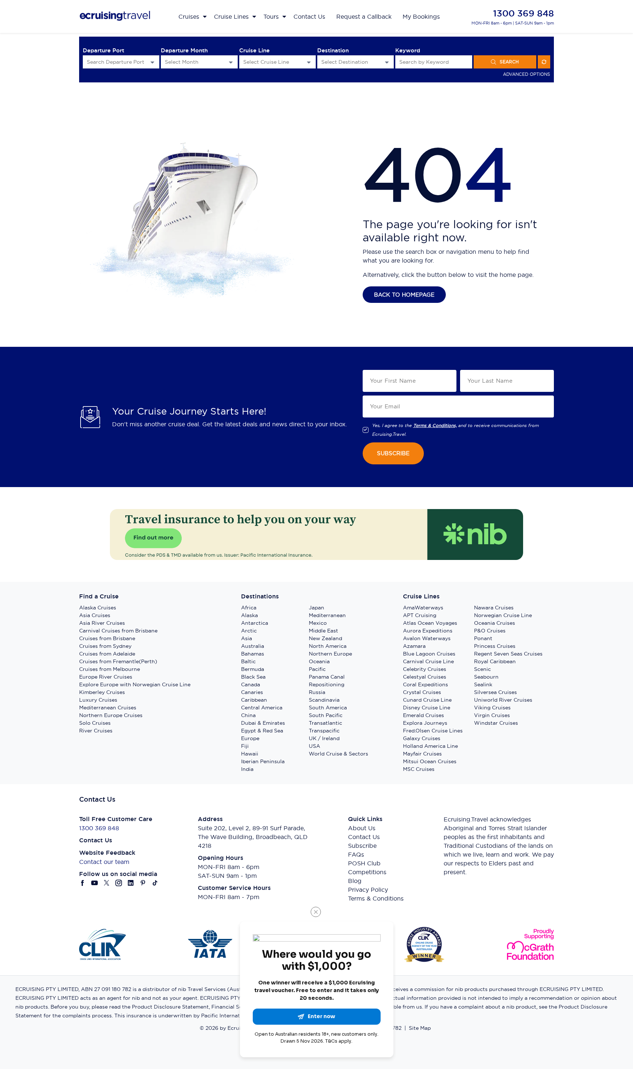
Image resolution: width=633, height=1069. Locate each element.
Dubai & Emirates (263, 723)
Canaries (252, 692)
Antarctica (254, 623)
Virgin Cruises (492, 715)
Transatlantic (325, 723)
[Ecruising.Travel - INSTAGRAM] (119, 883)
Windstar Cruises (496, 723)
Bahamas (252, 653)
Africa (248, 607)
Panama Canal (327, 676)
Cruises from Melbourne (109, 669)
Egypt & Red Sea (262, 730)
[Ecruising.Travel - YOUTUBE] (95, 883)
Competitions (367, 872)
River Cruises (95, 730)
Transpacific (324, 730)
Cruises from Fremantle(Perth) (118, 661)
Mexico (318, 623)
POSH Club (364, 863)
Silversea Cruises (495, 692)
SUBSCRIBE (393, 453)
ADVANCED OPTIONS (526, 74)
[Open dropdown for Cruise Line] (308, 62)
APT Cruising (419, 615)
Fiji (245, 746)
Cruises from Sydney (105, 646)
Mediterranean (327, 615)
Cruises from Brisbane (107, 638)
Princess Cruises (494, 646)
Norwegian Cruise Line (503, 615)
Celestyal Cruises (424, 676)
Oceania (319, 661)
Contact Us (364, 836)
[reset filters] (544, 61)
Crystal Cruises (422, 692)
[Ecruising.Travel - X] (107, 883)
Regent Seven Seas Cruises (508, 653)
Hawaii (249, 753)
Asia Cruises (94, 615)
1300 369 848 (523, 13)
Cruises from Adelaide (107, 653)
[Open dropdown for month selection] (230, 62)
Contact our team (104, 861)
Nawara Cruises (494, 607)
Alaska (249, 615)
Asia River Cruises (102, 623)
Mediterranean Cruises (107, 707)
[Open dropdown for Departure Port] (152, 62)
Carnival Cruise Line (428, 661)
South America (328, 707)
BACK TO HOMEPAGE (404, 294)
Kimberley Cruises (102, 692)
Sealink (483, 684)
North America (328, 646)
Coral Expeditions (425, 684)
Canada (250, 684)
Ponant (483, 638)
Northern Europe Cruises (110, 715)
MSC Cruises (418, 769)
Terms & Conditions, (435, 425)
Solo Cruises (95, 723)
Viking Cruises (492, 707)
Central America (261, 707)
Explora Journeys (425, 723)
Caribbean (254, 700)
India (247, 769)
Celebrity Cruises (424, 669)
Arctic (249, 630)
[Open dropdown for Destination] (386, 62)
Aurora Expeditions (427, 630)
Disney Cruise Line (426, 707)
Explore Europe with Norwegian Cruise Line (134, 684)
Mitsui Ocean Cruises (429, 761)
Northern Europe (330, 653)
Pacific (317, 669)
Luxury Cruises (98, 700)
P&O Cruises (490, 630)
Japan (316, 607)
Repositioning (326, 684)
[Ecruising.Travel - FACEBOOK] (83, 883)
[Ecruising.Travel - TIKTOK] (155, 883)
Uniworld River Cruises (503, 700)
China (248, 715)
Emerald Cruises (423, 715)
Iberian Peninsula (263, 761)
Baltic (248, 661)
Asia (246, 638)
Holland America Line (430, 746)
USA (314, 746)
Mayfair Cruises (422, 753)
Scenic (482, 669)
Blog (355, 880)
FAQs (356, 854)
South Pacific (326, 715)
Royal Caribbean (495, 661)
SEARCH (509, 61)
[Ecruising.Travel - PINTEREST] (143, 883)
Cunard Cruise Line (427, 700)
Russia (317, 692)
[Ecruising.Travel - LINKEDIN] (131, 883)
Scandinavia (324, 700)
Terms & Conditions (376, 898)
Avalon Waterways (427, 638)
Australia (252, 646)
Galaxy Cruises (421, 738)
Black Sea (253, 676)
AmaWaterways (423, 607)
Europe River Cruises (105, 676)
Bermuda (252, 669)
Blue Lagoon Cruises (429, 653)
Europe (250, 738)
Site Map (420, 1028)
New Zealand (325, 638)
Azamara (414, 646)
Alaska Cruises (97, 607)
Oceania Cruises (494, 623)
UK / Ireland (324, 738)
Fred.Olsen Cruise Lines (433, 730)
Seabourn (486, 676)
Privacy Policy (368, 889)
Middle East (323, 630)
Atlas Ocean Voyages (430, 623)
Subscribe (362, 845)
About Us (361, 828)
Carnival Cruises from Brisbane (118, 630)
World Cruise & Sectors (338, 753)
